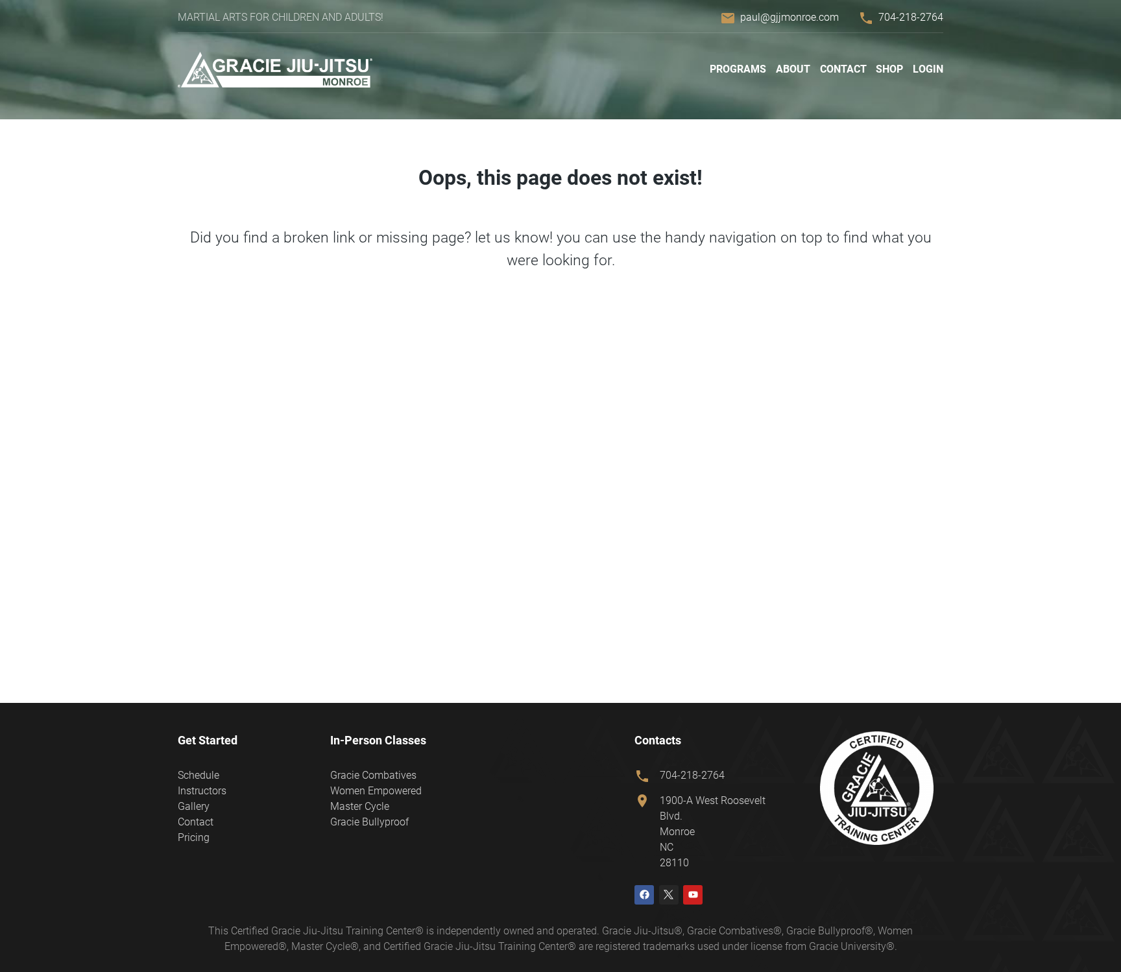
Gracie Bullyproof (369, 822)
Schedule (198, 775)
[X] (669, 895)
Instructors (202, 791)
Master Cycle (359, 806)
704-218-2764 (910, 17)
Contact (843, 69)
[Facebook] (644, 895)
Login (928, 69)
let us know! (514, 237)
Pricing (194, 837)
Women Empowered (376, 791)
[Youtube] (693, 895)
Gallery (194, 806)
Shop (889, 69)
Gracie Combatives (373, 775)
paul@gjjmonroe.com (789, 17)
